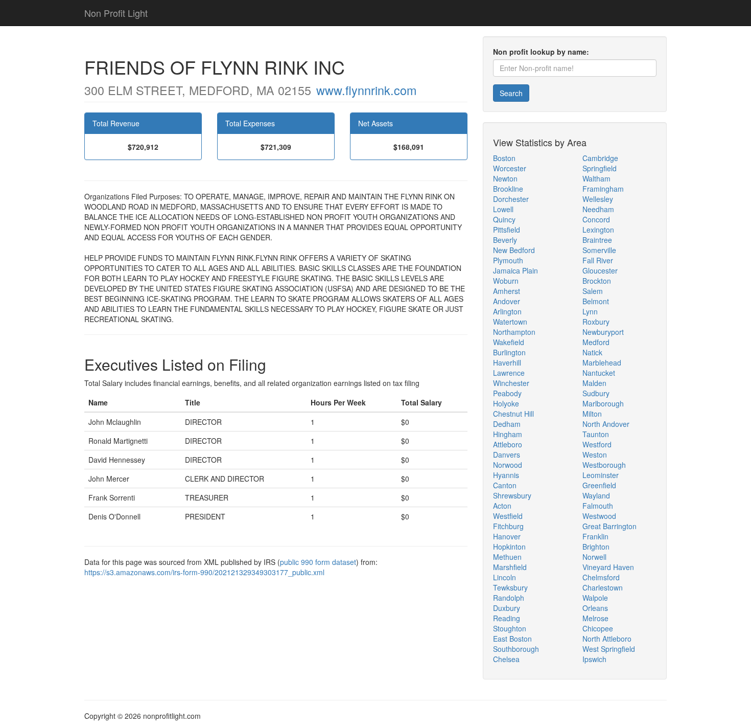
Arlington (507, 311)
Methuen (507, 557)
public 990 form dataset (318, 562)
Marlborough (603, 403)
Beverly (505, 240)
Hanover (507, 536)
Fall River (597, 260)
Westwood (599, 516)
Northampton (514, 332)
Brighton (595, 546)
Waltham (596, 178)
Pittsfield (506, 229)
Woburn (506, 281)
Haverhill (507, 362)
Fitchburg (508, 526)
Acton (502, 506)
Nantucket (598, 373)
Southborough (516, 649)
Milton (592, 414)
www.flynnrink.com (366, 90)
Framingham (603, 189)
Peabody (507, 393)
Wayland (596, 495)
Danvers (506, 454)
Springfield (599, 168)
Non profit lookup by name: (541, 52)
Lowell (503, 209)
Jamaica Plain (515, 270)
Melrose (595, 618)
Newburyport (603, 332)
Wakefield (508, 342)
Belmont (595, 301)
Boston (504, 158)
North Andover (605, 424)
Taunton (595, 434)
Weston (594, 454)
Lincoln (504, 577)
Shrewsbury (512, 495)
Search (511, 93)
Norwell (594, 557)
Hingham (507, 434)
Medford (595, 342)
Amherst (506, 291)
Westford (597, 444)
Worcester (509, 168)
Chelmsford (601, 577)
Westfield (508, 516)
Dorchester (511, 199)
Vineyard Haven (608, 567)
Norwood (507, 465)
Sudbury (595, 393)
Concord (596, 219)
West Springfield (608, 649)
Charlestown (602, 587)
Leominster (600, 475)
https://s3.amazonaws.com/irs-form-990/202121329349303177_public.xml (204, 572)
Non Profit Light (116, 12)
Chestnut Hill (513, 414)
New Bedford (514, 250)
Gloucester (600, 270)
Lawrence (509, 373)
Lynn (590, 311)
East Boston (512, 638)
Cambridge (600, 158)
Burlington (509, 352)
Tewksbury (510, 587)
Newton (505, 178)
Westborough (604, 465)
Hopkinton (509, 546)
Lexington (598, 229)
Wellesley (597, 199)
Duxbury (506, 608)
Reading (506, 618)
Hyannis (506, 475)
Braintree (597, 240)
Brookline (508, 189)
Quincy (504, 219)
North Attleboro (606, 638)
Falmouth (597, 506)
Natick (592, 352)
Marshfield (510, 567)
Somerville (599, 250)
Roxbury (595, 321)
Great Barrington (609, 526)
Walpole (595, 598)
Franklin (595, 536)
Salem (592, 291)
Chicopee (597, 628)
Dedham (507, 424)
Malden (594, 383)
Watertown (510, 321)
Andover (506, 301)
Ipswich (594, 659)
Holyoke (506, 403)
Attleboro (507, 444)
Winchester (511, 383)
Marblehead (601, 362)
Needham (598, 209)
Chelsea (506, 659)
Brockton (596, 281)
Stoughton (509, 628)
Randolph (508, 598)
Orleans (595, 608)
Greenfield (599, 485)
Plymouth (508, 260)
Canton (505, 485)
